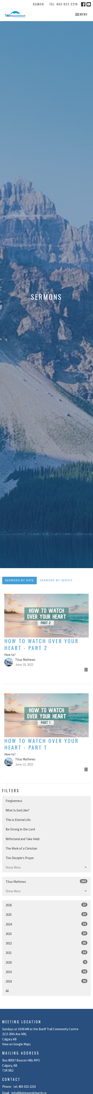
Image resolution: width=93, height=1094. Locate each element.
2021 (46, 952)
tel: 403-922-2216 (63, 4)
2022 (46, 943)
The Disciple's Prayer (20, 858)
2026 (46, 905)
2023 (46, 933)
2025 (46, 914)
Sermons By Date (19, 580)
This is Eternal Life (18, 820)
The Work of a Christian (21, 848)
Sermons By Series (56, 580)
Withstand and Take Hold (22, 839)
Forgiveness (14, 801)
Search (38, 4)
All (7, 991)
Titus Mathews (46, 881)
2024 (46, 924)
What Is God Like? (17, 810)
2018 (46, 981)
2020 (46, 962)
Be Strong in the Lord (20, 829)
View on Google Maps (16, 1044)
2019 (46, 972)
